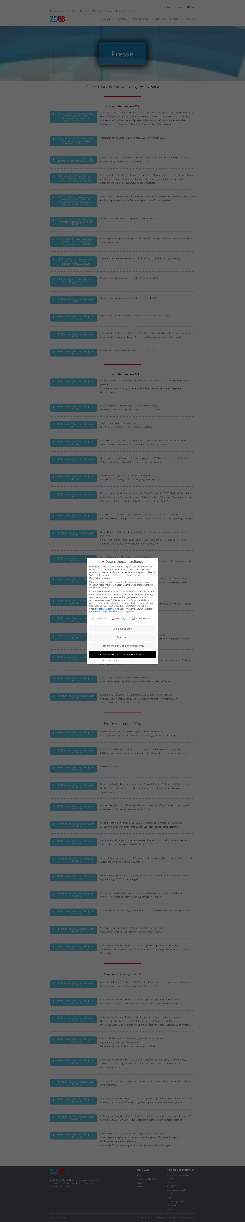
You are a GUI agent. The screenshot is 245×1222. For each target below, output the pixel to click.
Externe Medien (143, 618)
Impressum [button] (138, 661)
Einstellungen (101, 611)
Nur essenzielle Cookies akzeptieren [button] (122, 646)
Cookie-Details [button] (108, 661)
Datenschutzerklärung (108, 608)
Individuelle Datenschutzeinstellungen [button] (122, 654)
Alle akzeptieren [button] (122, 628)
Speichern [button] (122, 637)
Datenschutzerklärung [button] (124, 661)
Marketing (121, 618)
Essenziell (100, 618)
